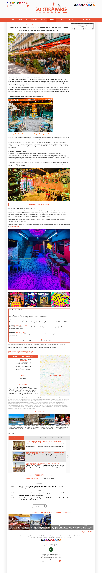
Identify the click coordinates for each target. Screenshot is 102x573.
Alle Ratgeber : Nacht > (85, 532)
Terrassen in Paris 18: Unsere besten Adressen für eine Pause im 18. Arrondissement (83, 527)
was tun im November (59, 398)
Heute (16, 438)
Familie (61, 20)
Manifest (33, 537)
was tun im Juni (22, 403)
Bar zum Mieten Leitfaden (18, 406)
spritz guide (30, 402)
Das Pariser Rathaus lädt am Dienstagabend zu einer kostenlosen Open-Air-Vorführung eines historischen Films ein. (41, 487)
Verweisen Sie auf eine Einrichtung (64, 536)
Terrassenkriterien (30, 408)
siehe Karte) (28, 166)
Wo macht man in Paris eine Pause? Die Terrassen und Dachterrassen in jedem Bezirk (19, 527)
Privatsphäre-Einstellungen (56, 537)
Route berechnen (23, 380)
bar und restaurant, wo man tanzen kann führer (46, 402)
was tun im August (44, 405)
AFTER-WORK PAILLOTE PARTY (34, 320)
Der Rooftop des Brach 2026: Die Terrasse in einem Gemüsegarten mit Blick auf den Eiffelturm (45, 453)
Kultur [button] (34, 20)
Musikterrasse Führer (40, 400)
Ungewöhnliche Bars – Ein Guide (16, 400)
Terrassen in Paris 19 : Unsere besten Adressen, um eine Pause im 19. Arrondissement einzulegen (62, 527)
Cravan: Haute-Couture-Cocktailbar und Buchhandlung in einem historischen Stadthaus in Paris (43, 442)
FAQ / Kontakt (78, 536)
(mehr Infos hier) (15, 226)
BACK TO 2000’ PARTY (21, 325)
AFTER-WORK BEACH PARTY (30, 315)
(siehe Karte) (44, 159)
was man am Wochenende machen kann (42, 398)
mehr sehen (38, 506)
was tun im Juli (15, 398)
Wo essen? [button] (22, 20)
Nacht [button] (51, 20)
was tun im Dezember (22, 399)
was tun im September (55, 405)
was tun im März (41, 399)
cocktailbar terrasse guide (62, 399)
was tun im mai (32, 399)
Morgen (31, 438)
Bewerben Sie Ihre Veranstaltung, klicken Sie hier (20, 353)
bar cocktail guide (30, 400)
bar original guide (50, 399)
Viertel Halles (50, 400)
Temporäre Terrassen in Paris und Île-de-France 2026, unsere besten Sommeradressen (47, 427)
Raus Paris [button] (86, 20)
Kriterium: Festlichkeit (19, 408)
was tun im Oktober (25, 398)
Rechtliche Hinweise (42, 537)
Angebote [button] (73, 20)
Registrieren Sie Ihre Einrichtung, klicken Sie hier (20, 351)
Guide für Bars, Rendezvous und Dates (36, 406)
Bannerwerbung (24, 536)
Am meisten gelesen (47, 478)
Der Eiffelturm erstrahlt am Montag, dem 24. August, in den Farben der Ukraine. (42, 493)
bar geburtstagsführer (18, 402)
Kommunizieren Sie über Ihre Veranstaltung (41, 536)
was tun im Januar (23, 405)
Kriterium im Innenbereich (53, 406)
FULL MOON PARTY (21, 332)
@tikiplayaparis (23, 384)
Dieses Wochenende (47, 438)
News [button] (12, 20)
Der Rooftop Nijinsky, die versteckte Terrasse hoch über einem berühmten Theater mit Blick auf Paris (43, 463)
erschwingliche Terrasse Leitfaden (51, 403)
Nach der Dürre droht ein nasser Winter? (31, 495)
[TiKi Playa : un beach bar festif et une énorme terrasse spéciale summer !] (39, 53)
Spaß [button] (43, 20)
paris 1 (14, 399)
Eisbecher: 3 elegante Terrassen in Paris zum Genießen (62, 427)
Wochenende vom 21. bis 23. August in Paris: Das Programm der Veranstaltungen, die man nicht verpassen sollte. (31, 427)
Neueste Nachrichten (32, 478)
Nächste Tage (23, 360)
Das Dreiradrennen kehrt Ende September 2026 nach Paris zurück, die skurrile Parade (44, 502)
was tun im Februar (34, 405)
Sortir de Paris (68, 537)
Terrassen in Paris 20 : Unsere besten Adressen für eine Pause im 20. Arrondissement (40, 527)
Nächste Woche (62, 438)
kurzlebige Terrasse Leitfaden (34, 403)
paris (25, 402)
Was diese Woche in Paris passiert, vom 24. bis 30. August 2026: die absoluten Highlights (16, 427)
